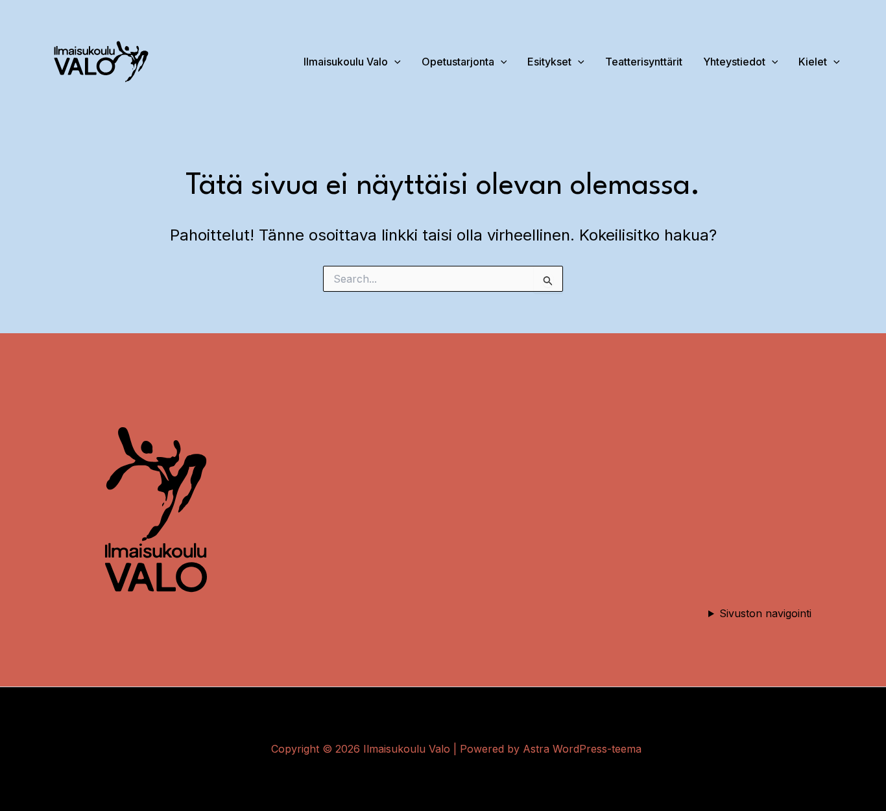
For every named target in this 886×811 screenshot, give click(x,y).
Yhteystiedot (734, 61)
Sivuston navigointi (765, 613)
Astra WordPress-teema (582, 748)
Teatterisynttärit (643, 61)
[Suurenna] (220, 414)
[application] (771, 62)
